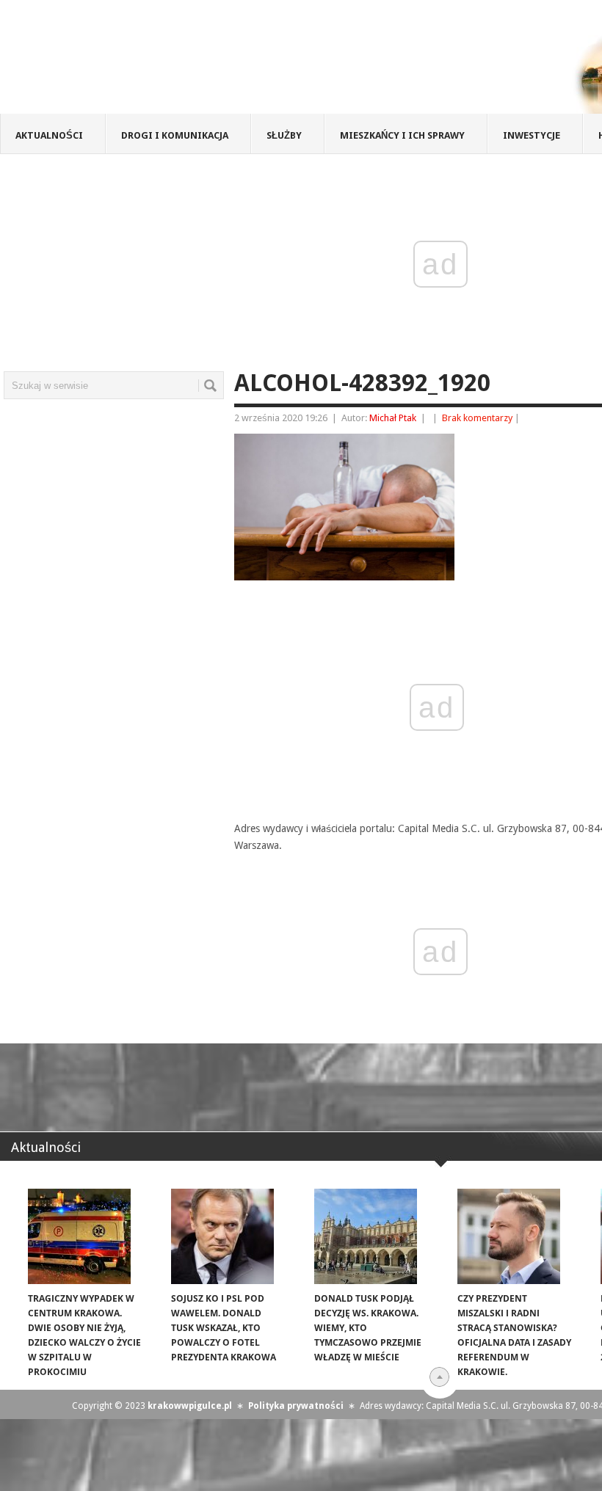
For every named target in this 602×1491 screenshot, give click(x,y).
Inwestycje (531, 135)
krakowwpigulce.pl (190, 1406)
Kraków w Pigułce (215, 62)
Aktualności (49, 135)
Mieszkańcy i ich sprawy (402, 135)
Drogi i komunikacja (174, 135)
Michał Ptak (392, 417)
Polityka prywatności (296, 1406)
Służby (284, 135)
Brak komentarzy (477, 417)
